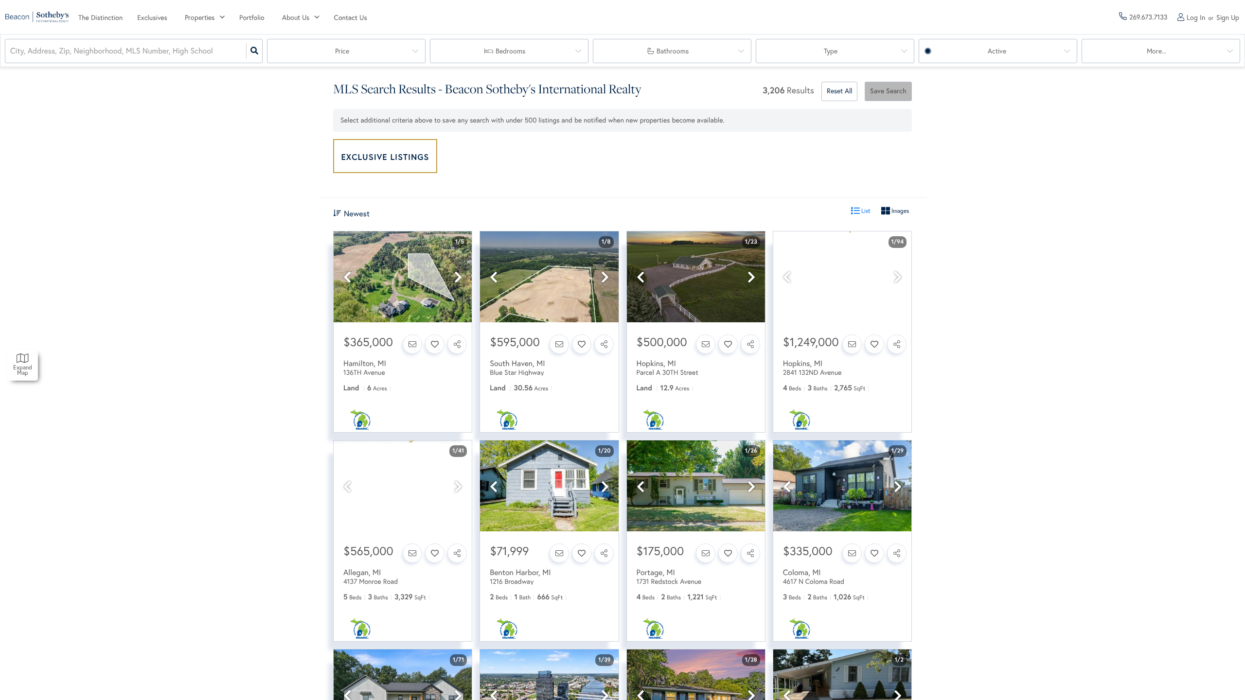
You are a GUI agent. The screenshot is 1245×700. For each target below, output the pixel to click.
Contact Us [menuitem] (350, 17)
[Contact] (412, 344)
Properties (199, 17)
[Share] (457, 344)
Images (899, 210)
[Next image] (458, 277)
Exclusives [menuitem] (152, 17)
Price (342, 51)
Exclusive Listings (385, 156)
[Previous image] (347, 277)
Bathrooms (673, 51)
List (865, 210)
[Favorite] (435, 344)
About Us (295, 17)
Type (830, 51)
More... (1156, 51)
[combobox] (11, 51)
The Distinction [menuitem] (100, 17)
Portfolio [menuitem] (252, 17)
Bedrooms (510, 51)
